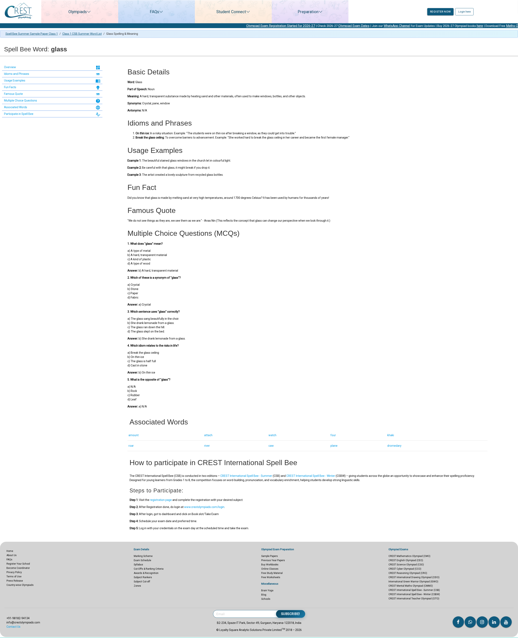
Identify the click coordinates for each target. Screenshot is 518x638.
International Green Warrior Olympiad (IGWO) (413, 581)
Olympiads (77, 11)
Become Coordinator (18, 568)
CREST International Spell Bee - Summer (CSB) (414, 590)
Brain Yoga (267, 590)
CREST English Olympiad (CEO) (405, 560)
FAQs (154, 11)
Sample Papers (269, 556)
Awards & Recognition (146, 573)
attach (208, 435)
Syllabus (138, 564)
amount (133, 435)
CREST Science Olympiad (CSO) (406, 564)
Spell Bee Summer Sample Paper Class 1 (31, 33)
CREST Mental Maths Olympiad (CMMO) (410, 585)
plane (334, 445)
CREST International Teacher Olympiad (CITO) (413, 598)
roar (131, 445)
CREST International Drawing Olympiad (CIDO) (413, 577)
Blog (263, 594)
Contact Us (13, 626)
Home (9, 551)
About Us (11, 555)
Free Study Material (272, 573)
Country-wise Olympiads (20, 585)
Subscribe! (290, 614)
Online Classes (269, 568)
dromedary (394, 445)
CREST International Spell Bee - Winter (310, 475)
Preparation (308, 11)
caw (271, 445)
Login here (464, 11)
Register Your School (18, 563)
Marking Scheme (143, 556)
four (333, 435)
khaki (390, 435)
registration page (161, 500)
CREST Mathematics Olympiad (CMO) (409, 556)
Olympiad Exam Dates (309, 26)
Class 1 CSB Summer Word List (82, 33)
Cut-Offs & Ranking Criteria (148, 568)
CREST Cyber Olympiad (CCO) (404, 568)
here (435, 26)
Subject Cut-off (142, 581)
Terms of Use (13, 576)
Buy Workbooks (269, 564)
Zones (137, 585)
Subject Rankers (143, 577)
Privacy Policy (14, 572)
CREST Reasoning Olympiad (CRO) (407, 573)
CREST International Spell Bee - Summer (246, 475)
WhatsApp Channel (352, 26)
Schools (265, 599)
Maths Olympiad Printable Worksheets (488, 26)
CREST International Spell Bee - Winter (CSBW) (414, 594)
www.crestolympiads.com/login (204, 507)
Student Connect (231, 11)
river (207, 445)
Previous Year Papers (273, 560)
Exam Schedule (142, 560)
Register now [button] (440, 11)
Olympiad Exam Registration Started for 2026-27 (235, 26)
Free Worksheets (270, 577)
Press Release (14, 580)
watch (272, 435)
